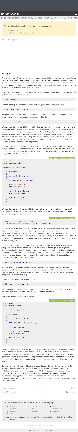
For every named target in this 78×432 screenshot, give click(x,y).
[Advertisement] (39, 56)
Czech (34, 406)
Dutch (55, 406)
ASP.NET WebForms (28, 18)
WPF (75, 18)
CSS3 (40, 18)
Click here (41, 417)
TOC (71, 13)
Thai (12, 414)
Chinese (13, 406)
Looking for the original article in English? (26, 33)
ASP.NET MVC (13, 18)
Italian (34, 409)
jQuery (63, 18)
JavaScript (55, 18)
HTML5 (46, 18)
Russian (35, 411)
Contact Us (34, 430)
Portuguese (57, 409)
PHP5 (70, 18)
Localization (47, 430)
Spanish (56, 411)
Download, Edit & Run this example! (62, 158)
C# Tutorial (12, 13)
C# (5, 18)
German (13, 409)
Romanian (14, 411)
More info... (14, 30)
